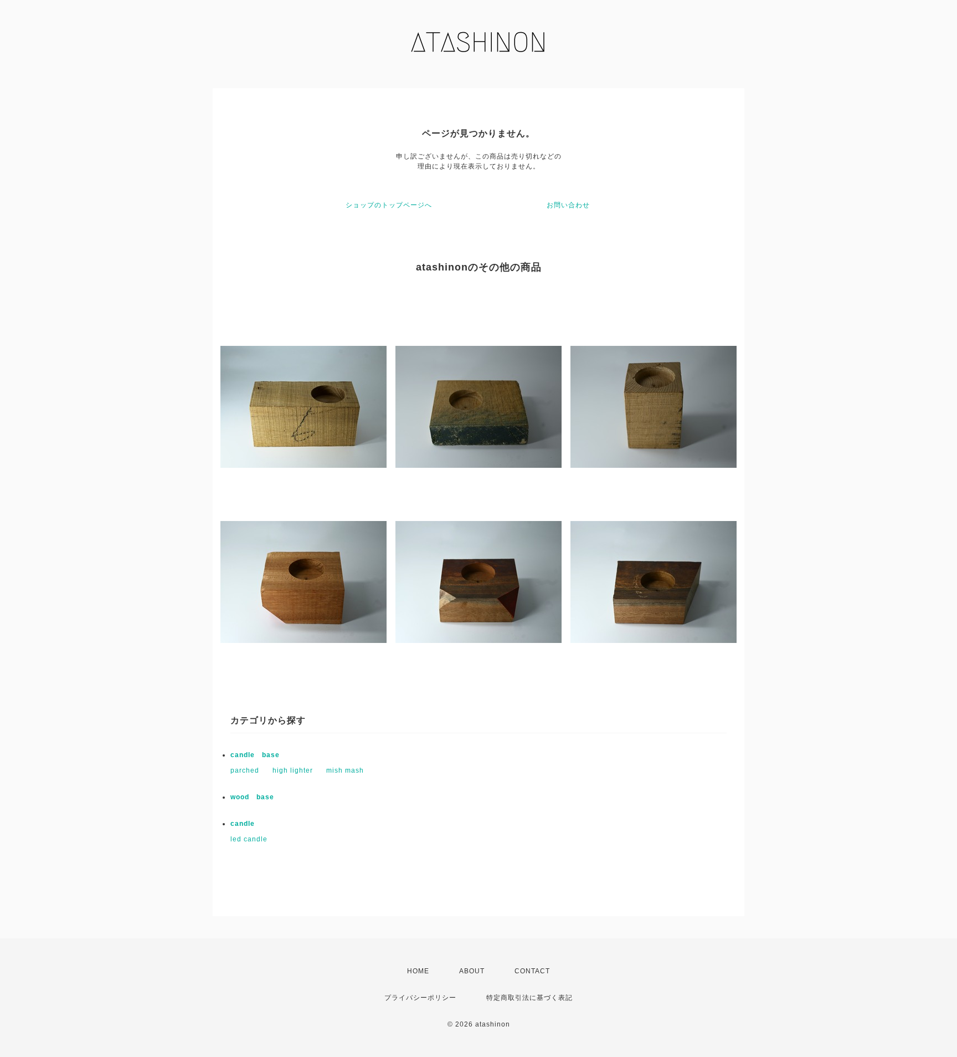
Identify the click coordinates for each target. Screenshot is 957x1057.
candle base (255, 755)
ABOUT (472, 971)
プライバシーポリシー (420, 998)
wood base (252, 797)
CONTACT (532, 971)
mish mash (345, 770)
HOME (418, 971)
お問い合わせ (568, 205)
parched (244, 770)
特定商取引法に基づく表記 (529, 998)
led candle (248, 839)
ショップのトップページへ (389, 205)
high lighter (292, 770)
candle (242, 824)
